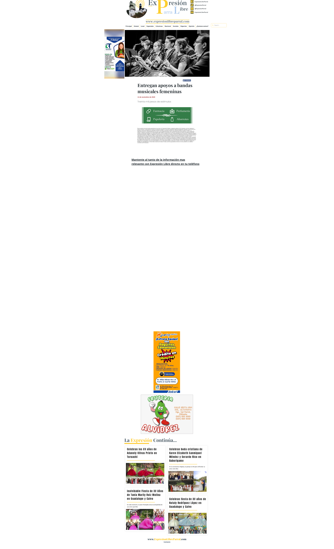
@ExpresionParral (200, 5)
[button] (150, 26)
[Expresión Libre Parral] (192, 1)
